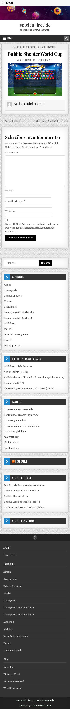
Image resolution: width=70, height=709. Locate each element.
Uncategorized (12, 345)
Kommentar (13, 152)
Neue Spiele (21, 461)
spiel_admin (25, 59)
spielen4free (11, 448)
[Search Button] (35, 537)
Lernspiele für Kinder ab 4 (19, 318)
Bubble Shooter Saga (16, 496)
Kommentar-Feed (13, 681)
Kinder (43, 47)
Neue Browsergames (16, 334)
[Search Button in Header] (66, 38)
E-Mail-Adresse (15, 201)
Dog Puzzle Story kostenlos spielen (24, 485)
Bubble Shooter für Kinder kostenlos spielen (30, 377)
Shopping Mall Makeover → (52, 121)
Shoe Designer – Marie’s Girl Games (24, 388)
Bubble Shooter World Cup (35, 54)
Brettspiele (10, 290)
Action (18, 47)
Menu (9, 3)
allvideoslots (11, 442)
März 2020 (9, 555)
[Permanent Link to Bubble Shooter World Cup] (35, 79)
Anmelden (9, 667)
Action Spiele (11, 372)
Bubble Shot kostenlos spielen (21, 490)
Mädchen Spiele (13, 366)
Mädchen (51, 47)
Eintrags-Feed (11, 674)
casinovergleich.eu (15, 431)
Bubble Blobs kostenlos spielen (22, 501)
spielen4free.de (35, 25)
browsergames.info (15, 420)
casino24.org (11, 437)
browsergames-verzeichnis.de (22, 426)
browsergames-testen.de (18, 409)
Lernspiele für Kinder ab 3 (19, 312)
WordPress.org (12, 688)
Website (10, 211)
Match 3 (8, 329)
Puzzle (8, 340)
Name (9, 190)
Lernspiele (10, 306)
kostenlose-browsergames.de (21, 415)
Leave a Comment (44, 59)
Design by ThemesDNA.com (35, 705)
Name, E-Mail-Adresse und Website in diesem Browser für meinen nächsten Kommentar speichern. (31, 228)
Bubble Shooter (31, 47)
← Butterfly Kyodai (12, 121)
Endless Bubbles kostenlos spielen (24, 507)
